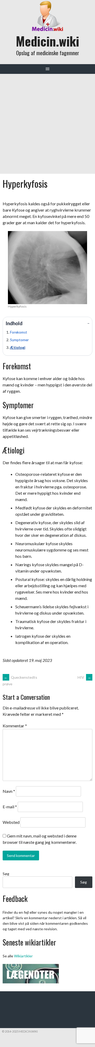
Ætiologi (17, 347)
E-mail (10, 806)
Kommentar (15, 725)
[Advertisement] (47, 123)
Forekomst (18, 332)
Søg (6, 873)
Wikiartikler (23, 956)
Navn (9, 791)
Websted (11, 822)
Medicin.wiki (47, 41)
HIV (84, 677)
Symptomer (19, 340)
